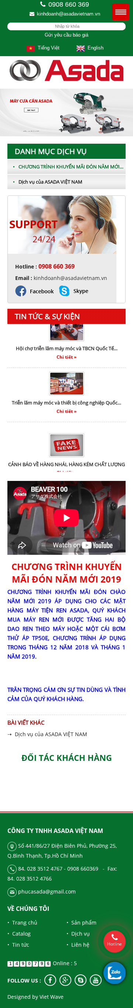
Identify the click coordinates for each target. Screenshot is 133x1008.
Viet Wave (52, 996)
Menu (120, 12)
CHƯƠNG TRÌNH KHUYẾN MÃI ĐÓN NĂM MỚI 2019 (69, 166)
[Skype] (80, 980)
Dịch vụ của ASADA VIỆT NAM (47, 181)
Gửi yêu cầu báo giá (66, 35)
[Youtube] (96, 980)
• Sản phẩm (81, 922)
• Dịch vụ (78, 933)
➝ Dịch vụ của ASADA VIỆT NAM (47, 734)
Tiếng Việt (47, 48)
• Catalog (19, 933)
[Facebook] (50, 980)
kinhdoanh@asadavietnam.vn (68, 14)
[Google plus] (65, 980)
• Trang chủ (22, 922)
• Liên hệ (77, 944)
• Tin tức (18, 944)
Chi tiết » (66, 351)
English (94, 48)
